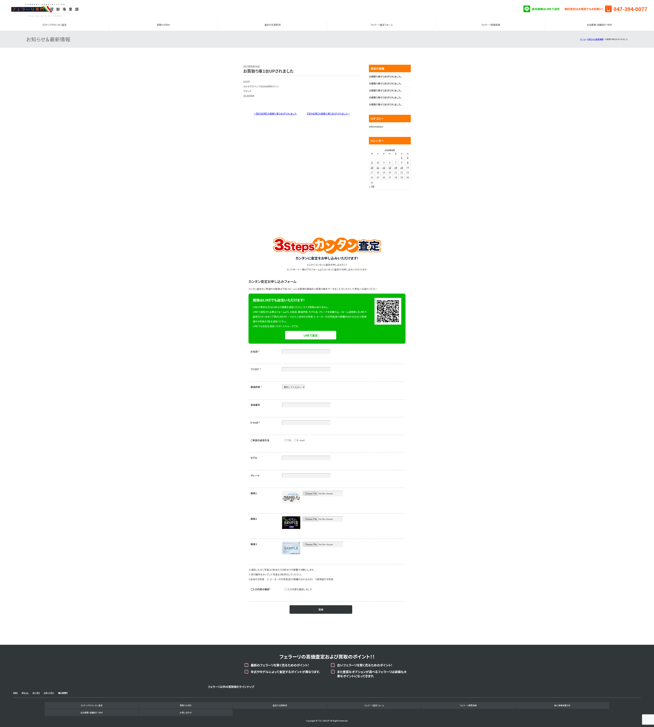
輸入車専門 (63, 692)
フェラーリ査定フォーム (381, 24)
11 (378, 167)
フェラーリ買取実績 (490, 24)
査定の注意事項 (272, 24)
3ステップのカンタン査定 (54, 24)
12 (384, 167)
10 (372, 167)
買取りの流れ (163, 24)
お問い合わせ (186, 712)
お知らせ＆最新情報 (595, 39)
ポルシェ (25, 692)
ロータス (36, 692)
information (376, 126)
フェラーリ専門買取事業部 (44, 10)
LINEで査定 (311, 335)
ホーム (582, 39)
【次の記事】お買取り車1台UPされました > (328, 113)
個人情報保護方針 (562, 705)
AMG (15, 692)
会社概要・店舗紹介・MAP (599, 24)
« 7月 (371, 186)
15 (401, 167)
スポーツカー (49, 692)
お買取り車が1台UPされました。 (385, 76)
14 (395, 167)
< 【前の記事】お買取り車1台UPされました (275, 113)
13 (389, 167)
